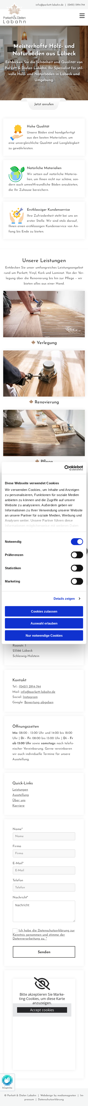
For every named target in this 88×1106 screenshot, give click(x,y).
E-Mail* (18, 863)
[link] (42, 983)
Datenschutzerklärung (51, 1099)
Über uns (18, 800)
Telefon (18, 880)
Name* (18, 829)
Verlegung (44, 343)
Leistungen (20, 789)
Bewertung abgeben (38, 702)
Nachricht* (20, 897)
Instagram (30, 697)
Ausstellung (20, 795)
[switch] (77, 554)
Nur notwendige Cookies (44, 635)
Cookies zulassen (44, 611)
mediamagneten (66, 1095)
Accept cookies (42, 1010)
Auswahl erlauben (44, 623)
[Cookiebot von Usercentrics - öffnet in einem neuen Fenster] (64, 468)
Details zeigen (64, 598)
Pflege (44, 462)
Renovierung (44, 402)
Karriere (18, 805)
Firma (17, 846)
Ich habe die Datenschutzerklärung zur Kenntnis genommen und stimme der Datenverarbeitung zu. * (44, 934)
